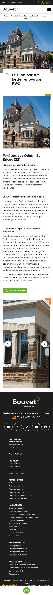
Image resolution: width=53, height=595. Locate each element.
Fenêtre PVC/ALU (15, 454)
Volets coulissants (15, 470)
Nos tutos (12, 530)
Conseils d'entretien (16, 520)
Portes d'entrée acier (16, 483)
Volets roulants (14, 467)
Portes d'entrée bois (16, 486)
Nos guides (13, 527)
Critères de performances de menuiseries (24, 517)
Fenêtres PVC (14, 536)
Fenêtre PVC (13, 448)
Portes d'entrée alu (16, 489)
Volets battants (14, 464)
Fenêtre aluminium (16, 445)
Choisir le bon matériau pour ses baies (23, 514)
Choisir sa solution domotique (20, 511)
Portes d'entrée (16, 480)
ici (14, 417)
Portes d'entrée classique (18, 498)
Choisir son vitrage (16, 508)
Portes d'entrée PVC (16, 492)
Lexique (32, 581)
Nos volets (14, 461)
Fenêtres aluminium (16, 533)
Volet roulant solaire (16, 473)
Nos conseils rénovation (18, 523)
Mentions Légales (11, 581)
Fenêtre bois (13, 451)
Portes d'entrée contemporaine (20, 495)
